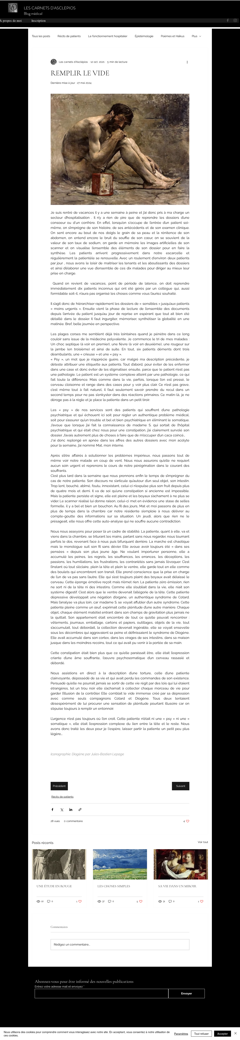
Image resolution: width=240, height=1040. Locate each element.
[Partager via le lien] (80, 809)
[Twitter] (212, 9)
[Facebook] (206, 9)
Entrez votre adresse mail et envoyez (59, 986)
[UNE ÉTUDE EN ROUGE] (59, 864)
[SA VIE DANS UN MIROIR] (181, 864)
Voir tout (203, 842)
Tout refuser (201, 1034)
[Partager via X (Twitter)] (61, 809)
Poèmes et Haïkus (172, 36)
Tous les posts (41, 36)
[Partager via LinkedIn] (71, 809)
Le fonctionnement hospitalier (107, 36)
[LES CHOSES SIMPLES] (120, 864)
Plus (194, 36)
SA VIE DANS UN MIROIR (177, 886)
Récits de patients (69, 36)
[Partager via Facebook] (52, 809)
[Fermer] (235, 1033)
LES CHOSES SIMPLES (114, 886)
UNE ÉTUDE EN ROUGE (54, 886)
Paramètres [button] (181, 1034)
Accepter (222, 1034)
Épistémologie (144, 36)
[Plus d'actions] (187, 62)
